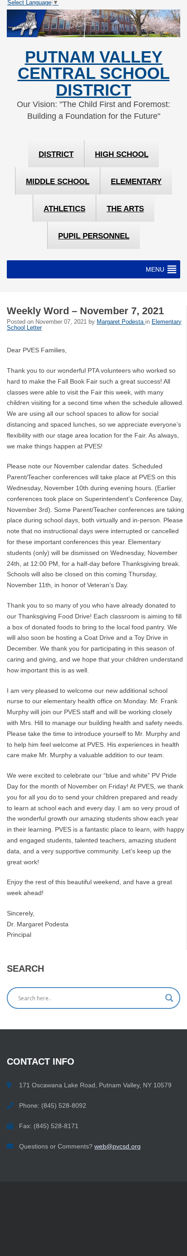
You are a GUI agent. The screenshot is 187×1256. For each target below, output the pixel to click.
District (56, 154)
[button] (155, 269)
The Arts (125, 208)
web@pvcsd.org (117, 1146)
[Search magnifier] (169, 998)
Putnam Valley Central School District (94, 73)
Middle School (57, 181)
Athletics (64, 208)
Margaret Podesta (121, 322)
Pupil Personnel (93, 236)
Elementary (136, 181)
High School (121, 154)
